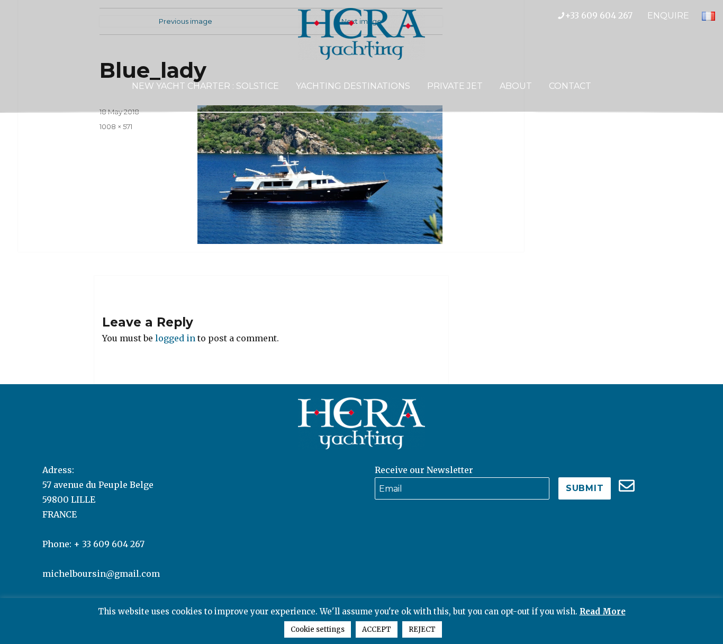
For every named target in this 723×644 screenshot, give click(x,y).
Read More (603, 611)
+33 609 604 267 (606, 15)
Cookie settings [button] (318, 629)
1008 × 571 (116, 126)
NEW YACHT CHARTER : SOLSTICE (205, 86)
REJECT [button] (422, 629)
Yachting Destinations (353, 86)
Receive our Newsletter (424, 470)
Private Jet (455, 86)
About (516, 86)
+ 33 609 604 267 (109, 544)
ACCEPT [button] (376, 629)
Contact (570, 86)
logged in (175, 338)
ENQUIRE (668, 16)
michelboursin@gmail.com (101, 573)
